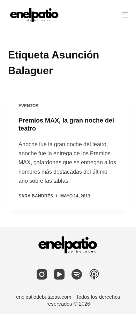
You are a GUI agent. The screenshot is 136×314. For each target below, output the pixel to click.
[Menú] (125, 15)
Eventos (28, 105)
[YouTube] (59, 274)
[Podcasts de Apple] (94, 274)
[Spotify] (76, 274)
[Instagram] (42, 274)
